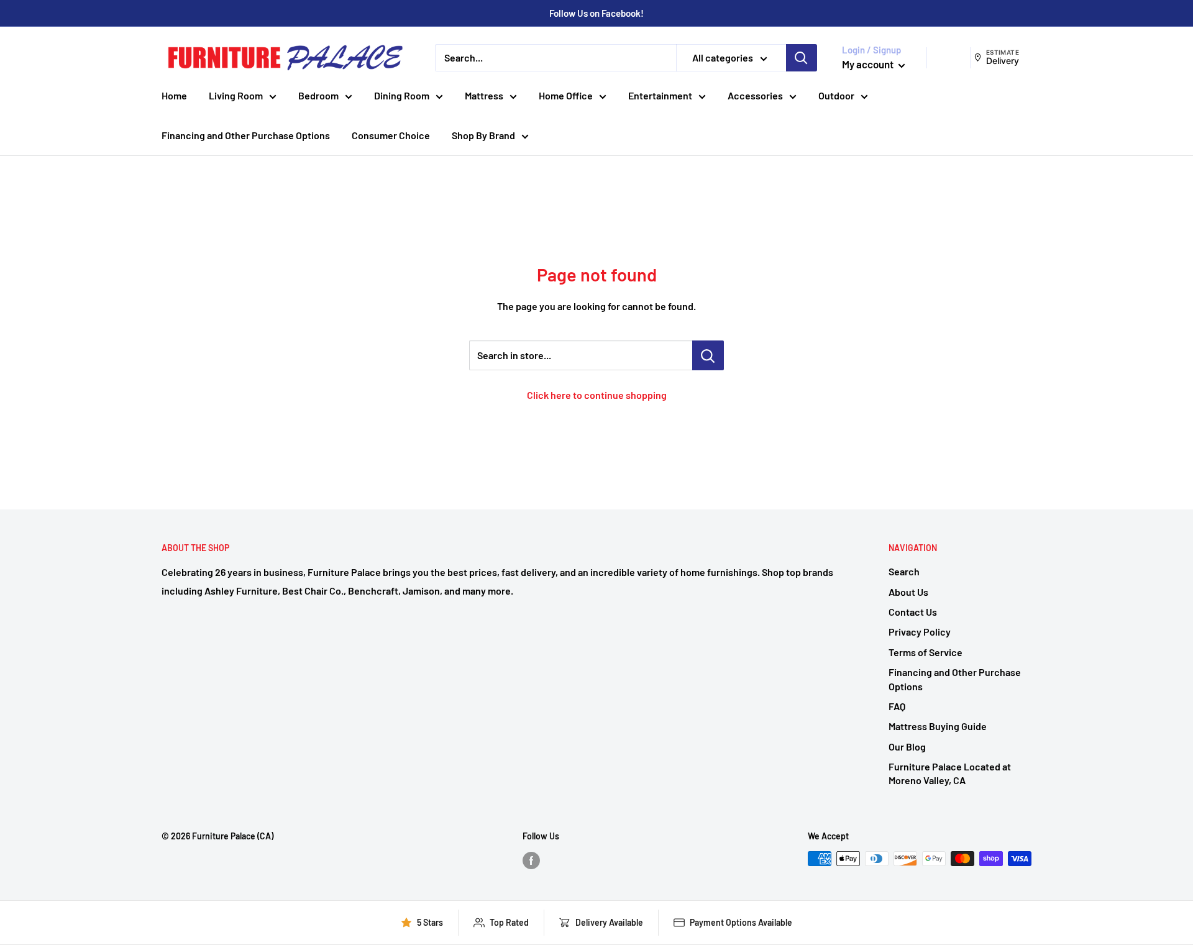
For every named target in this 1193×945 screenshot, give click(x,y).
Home (174, 95)
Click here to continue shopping (597, 395)
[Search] (801, 57)
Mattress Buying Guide (938, 726)
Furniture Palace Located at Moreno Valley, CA (950, 773)
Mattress (484, 95)
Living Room (236, 95)
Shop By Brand (483, 135)
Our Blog (907, 746)
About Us (908, 592)
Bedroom (318, 95)
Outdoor (836, 95)
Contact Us (913, 612)
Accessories (755, 95)
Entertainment (660, 95)
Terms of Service (925, 652)
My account (868, 64)
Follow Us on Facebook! (596, 13)
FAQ (897, 706)
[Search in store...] (708, 355)
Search (904, 571)
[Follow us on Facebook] (531, 860)
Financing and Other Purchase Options (246, 135)
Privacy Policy (920, 631)
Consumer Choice (391, 135)
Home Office (566, 95)
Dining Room (401, 95)
